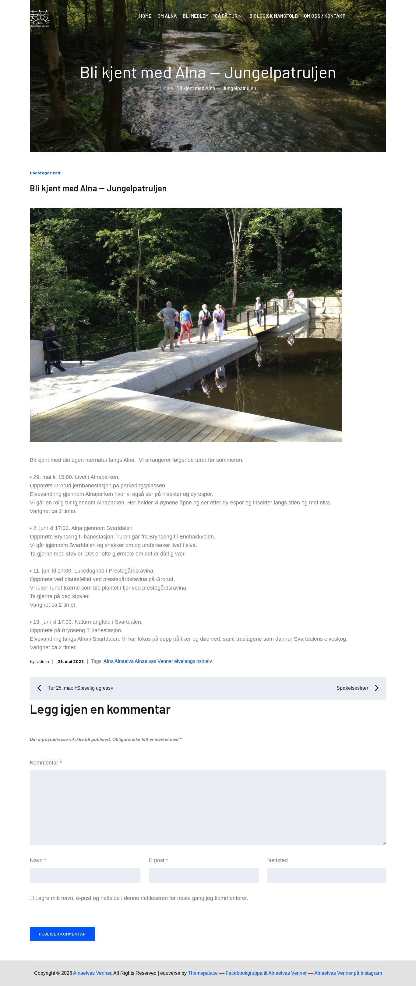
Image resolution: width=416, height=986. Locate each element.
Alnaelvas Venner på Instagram (348, 973)
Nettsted (277, 860)
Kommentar (46, 763)
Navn (38, 860)
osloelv (204, 661)
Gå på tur (226, 16)
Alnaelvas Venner (154, 661)
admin (43, 661)
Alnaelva (124, 661)
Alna (109, 661)
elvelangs (184, 661)
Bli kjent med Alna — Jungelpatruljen (98, 188)
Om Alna (167, 16)
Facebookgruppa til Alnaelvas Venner (266, 973)
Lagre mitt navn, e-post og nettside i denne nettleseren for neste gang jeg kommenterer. (141, 898)
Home (145, 16)
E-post (158, 860)
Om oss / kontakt (324, 16)
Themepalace (203, 973)
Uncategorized (45, 172)
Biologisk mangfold (273, 16)
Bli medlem (196, 16)
